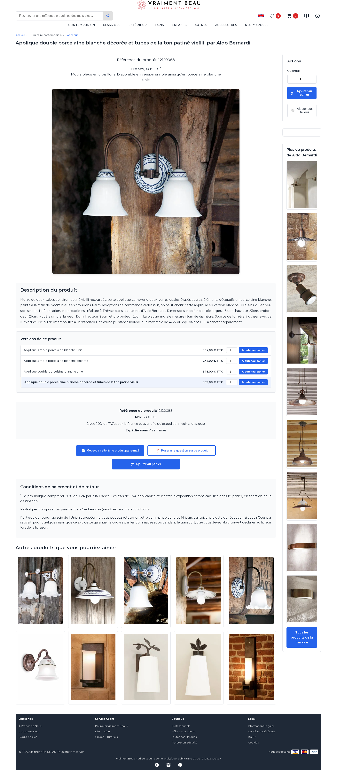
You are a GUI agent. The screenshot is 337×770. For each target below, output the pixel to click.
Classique (112, 25)
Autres (201, 25)
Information (102, 731)
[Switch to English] (261, 16)
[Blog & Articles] (306, 16)
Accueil (20, 35)
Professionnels (181, 726)
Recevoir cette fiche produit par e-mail (110, 450)
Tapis (159, 25)
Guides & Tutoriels (106, 736)
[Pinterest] (180, 765)
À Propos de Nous (30, 726)
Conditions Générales (261, 731)
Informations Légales (261, 726)
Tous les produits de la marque (302, 637)
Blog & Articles (28, 736)
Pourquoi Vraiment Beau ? (111, 726)
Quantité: (293, 71)
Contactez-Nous (29, 731)
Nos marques (257, 25)
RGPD (252, 736)
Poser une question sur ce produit (182, 450)
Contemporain (81, 25)
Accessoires (226, 25)
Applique (73, 35)
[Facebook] (157, 765)
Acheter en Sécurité (184, 742)
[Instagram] (168, 765)
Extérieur (138, 25)
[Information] (317, 16)
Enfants (179, 25)
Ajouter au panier (253, 350)
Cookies (253, 742)
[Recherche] (108, 15)
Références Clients (184, 731)
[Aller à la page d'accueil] (168, 5)
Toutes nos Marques (184, 736)
